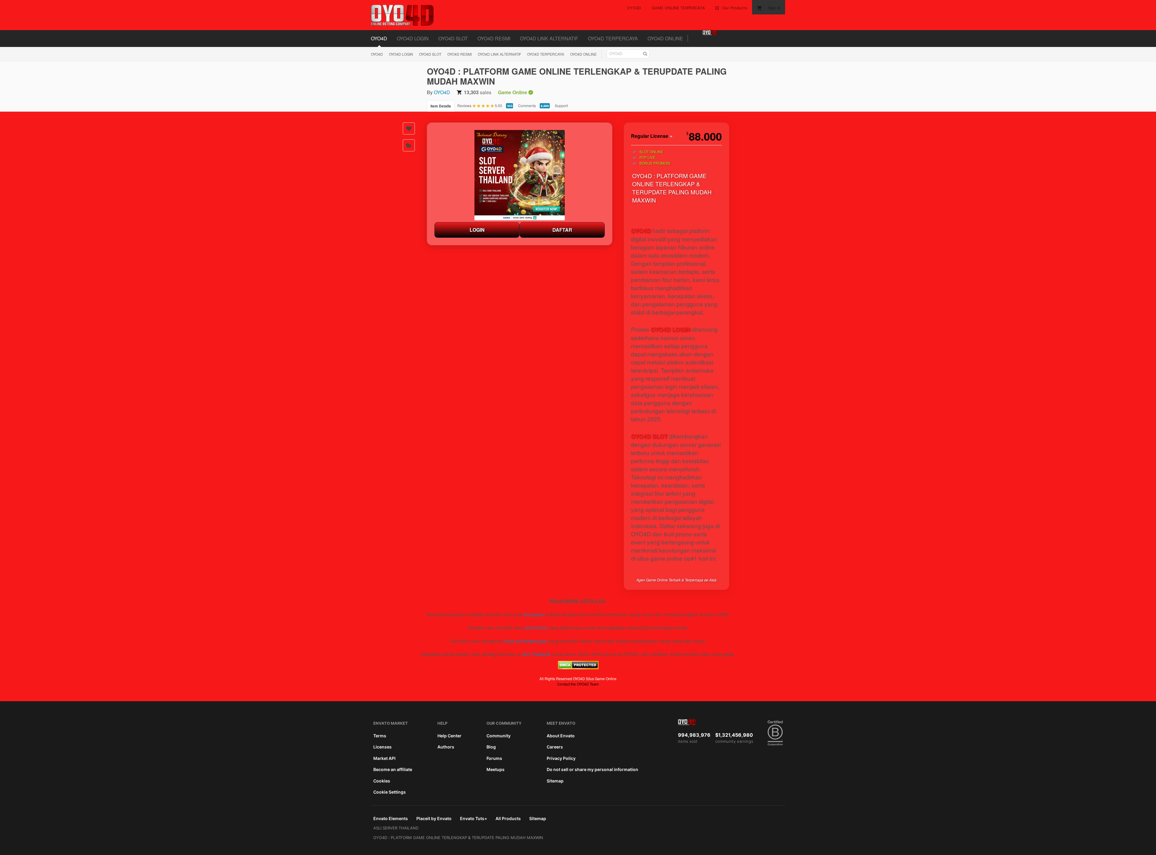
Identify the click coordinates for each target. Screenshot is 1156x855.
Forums (494, 758)
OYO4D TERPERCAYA (613, 38)
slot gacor (534, 614)
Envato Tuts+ (473, 818)
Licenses (382, 746)
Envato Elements (390, 818)
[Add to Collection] (409, 145)
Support (561, 105)
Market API (384, 758)
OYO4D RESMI (493, 38)
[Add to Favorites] (409, 128)
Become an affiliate (392, 769)
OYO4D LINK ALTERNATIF (549, 38)
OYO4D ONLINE (665, 38)
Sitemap (555, 780)
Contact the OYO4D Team (578, 683)
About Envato (561, 735)
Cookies (381, 780)
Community (498, 735)
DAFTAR (562, 229)
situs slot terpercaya (526, 640)
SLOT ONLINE (651, 151)
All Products (508, 818)
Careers (555, 746)
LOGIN (477, 229)
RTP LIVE (647, 157)
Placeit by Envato (434, 818)
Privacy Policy (561, 758)
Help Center (449, 735)
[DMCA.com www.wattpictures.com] (578, 667)
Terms (379, 735)
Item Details (440, 106)
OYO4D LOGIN (413, 38)
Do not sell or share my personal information (592, 769)
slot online (536, 627)
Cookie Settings (389, 792)
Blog (491, 746)
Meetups (495, 769)
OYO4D (379, 38)
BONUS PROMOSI (654, 163)
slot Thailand (536, 654)
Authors (445, 746)
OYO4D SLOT (453, 38)
